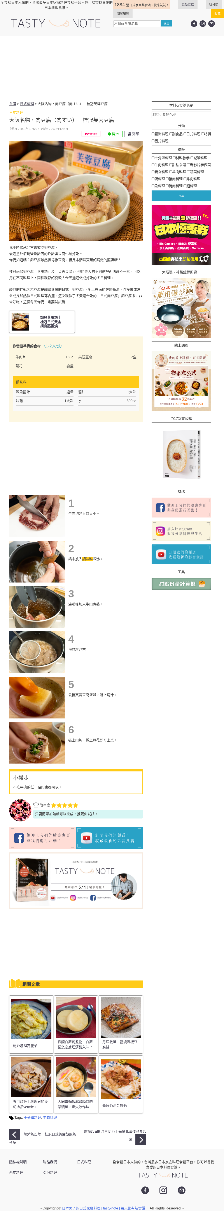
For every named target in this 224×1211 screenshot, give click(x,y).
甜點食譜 (179, 165)
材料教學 (183, 158)
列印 (135, 134)
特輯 (207, 134)
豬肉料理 (176, 179)
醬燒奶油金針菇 (114, 1105)
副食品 (177, 134)
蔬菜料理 (197, 172)
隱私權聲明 (18, 1162)
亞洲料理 (161, 134)
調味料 (87, 559)
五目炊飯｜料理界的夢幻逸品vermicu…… (30, 1104)
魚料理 (159, 186)
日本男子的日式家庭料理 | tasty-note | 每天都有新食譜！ (106, 1208)
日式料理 (193, 134)
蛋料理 (159, 179)
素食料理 (161, 172)
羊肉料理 (179, 172)
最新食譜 (188, 4)
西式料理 (161, 141)
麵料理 (191, 186)
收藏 (217, 13)
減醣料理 (200, 158)
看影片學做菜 (200, 165)
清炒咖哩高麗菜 (25, 1046)
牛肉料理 (50, 1117)
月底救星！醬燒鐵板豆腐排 (119, 1044)
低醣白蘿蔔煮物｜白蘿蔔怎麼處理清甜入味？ (75, 1044)
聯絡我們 (50, 1162)
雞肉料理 (193, 179)
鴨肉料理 (176, 186)
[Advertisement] (112, 68)
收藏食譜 (92, 134)
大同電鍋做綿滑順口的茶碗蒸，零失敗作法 (75, 1104)
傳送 (115, 134)
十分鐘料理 (32, 1117)
